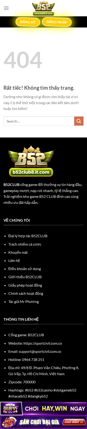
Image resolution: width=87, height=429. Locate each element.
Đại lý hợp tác (27, 235)
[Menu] (6, 8)
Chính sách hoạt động (25, 293)
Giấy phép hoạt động (25, 285)
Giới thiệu (25, 277)
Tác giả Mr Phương (23, 301)
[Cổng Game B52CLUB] (43, 8)
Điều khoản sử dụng (24, 268)
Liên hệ (14, 260)
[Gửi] (79, 121)
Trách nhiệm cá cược (24, 244)
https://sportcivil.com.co (42, 343)
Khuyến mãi (18, 252)
